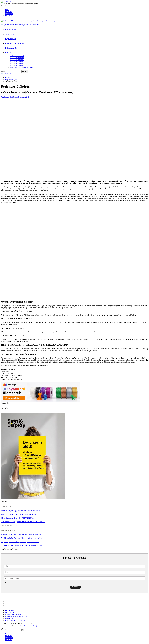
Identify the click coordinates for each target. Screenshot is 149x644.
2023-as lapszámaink (17, 62)
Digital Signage (10, 39)
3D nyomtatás (10, 34)
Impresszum (9, 610)
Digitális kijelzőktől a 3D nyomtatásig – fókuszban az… (20, 542)
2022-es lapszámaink (17, 64)
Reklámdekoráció (11, 30)
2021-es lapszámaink (17, 66)
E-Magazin (9, 52)
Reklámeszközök (11, 48)
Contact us (9, 618)
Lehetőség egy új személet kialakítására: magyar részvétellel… (22, 545)
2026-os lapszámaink (17, 56)
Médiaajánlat (9, 612)
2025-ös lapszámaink (17, 58)
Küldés (75, 587)
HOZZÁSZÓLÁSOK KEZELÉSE (17, 620)
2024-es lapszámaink (17, 60)
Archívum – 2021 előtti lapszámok (21, 67)
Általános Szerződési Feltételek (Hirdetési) (19, 616)
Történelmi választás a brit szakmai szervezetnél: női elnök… (22, 534)
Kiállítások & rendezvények (14, 43)
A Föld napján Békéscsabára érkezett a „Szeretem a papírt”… (22, 538)
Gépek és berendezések (21, 97)
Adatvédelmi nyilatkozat (13, 614)
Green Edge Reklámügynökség (26, 626)
